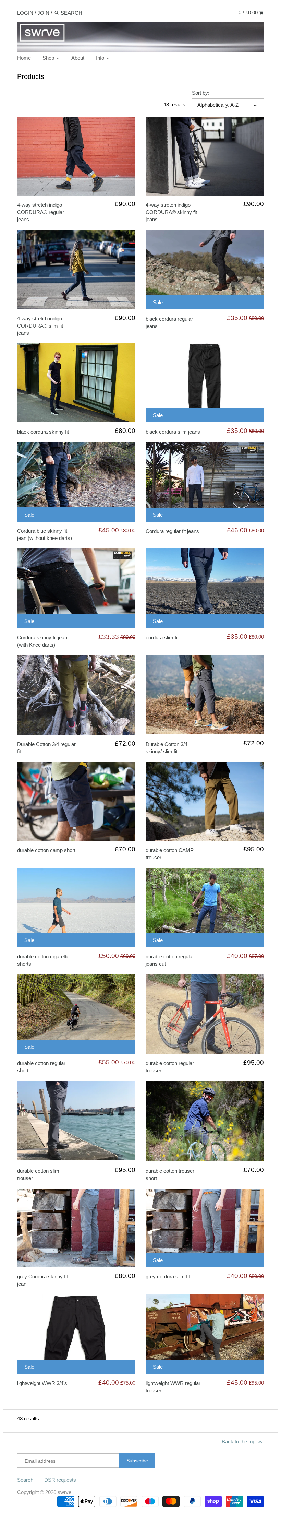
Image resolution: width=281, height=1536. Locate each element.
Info (101, 58)
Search (25, 1480)
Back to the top (239, 1441)
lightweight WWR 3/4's (42, 1383)
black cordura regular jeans (169, 322)
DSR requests (60, 1480)
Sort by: (200, 93)
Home (24, 58)
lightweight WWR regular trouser (173, 1386)
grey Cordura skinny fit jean (42, 1280)
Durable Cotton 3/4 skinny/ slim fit (166, 747)
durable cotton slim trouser (38, 1174)
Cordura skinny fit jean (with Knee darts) (42, 641)
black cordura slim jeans (173, 432)
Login (25, 13)
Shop (49, 58)
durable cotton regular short (41, 1066)
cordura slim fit (162, 637)
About (77, 58)
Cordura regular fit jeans (172, 531)
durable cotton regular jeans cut (170, 960)
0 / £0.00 (249, 12)
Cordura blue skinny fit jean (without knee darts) (44, 534)
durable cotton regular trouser (170, 1066)
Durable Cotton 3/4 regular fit (46, 747)
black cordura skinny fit (43, 432)
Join (43, 13)
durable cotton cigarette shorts (43, 960)
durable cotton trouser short (170, 1174)
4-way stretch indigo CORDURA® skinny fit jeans (171, 212)
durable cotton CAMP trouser (170, 853)
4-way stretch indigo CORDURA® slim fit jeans (40, 326)
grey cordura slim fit (168, 1276)
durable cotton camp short (46, 850)
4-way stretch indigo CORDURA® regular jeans (40, 212)
